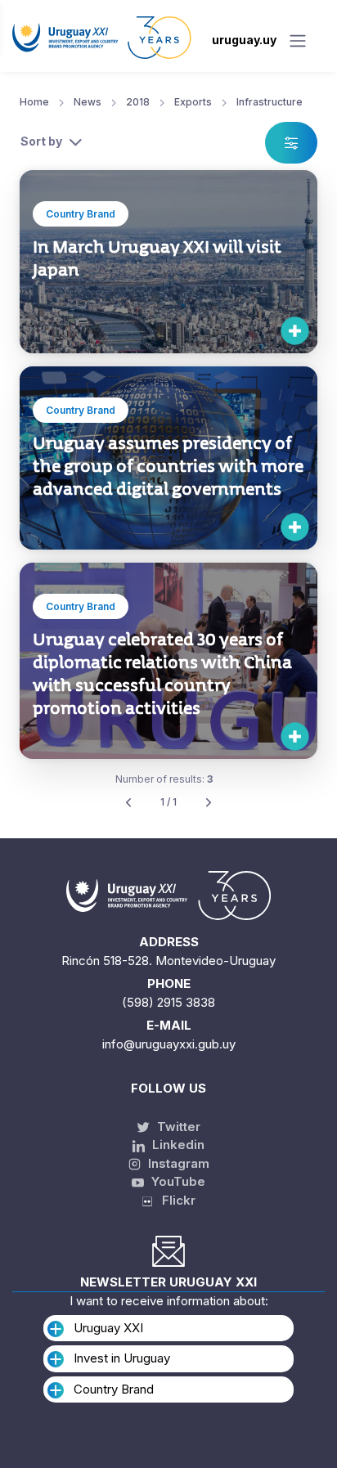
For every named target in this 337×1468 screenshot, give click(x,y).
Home (34, 102)
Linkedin (176, 1144)
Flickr (173, 1200)
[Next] (209, 802)
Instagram (177, 1163)
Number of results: (164, 779)
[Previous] (128, 802)
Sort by (41, 141)
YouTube (176, 1181)
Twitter (177, 1126)
